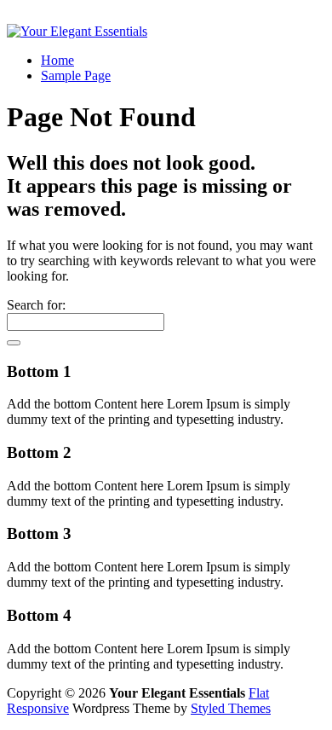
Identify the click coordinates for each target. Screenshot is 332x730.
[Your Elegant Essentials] (77, 31)
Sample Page (76, 75)
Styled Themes (231, 708)
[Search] (13, 342)
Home (57, 60)
